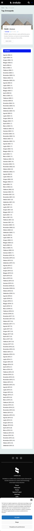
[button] (31, 500)
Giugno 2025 (6, 88)
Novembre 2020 (7, 227)
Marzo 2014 (6, 430)
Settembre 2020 (7, 232)
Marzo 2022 (6, 187)
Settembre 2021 (7, 202)
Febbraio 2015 (7, 402)
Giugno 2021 (6, 209)
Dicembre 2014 (7, 407)
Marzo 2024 (6, 126)
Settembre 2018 (7, 293)
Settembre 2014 (7, 415)
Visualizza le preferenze (17, 527)
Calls (17, 496)
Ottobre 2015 (6, 382)
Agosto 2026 (6, 55)
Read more (8, 41)
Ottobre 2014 (6, 412)
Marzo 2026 (6, 67)
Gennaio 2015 (7, 405)
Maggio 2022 (7, 182)
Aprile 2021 (6, 215)
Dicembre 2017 (7, 316)
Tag (6, 7)
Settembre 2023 (7, 141)
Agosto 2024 (6, 113)
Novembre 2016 (7, 349)
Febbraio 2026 (7, 70)
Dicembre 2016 (7, 346)
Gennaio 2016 (7, 374)
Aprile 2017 (6, 336)
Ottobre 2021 (6, 199)
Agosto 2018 (6, 296)
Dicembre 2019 (7, 255)
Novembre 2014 (7, 410)
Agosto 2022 (6, 174)
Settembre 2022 (7, 171)
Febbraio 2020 (7, 250)
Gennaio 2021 (7, 222)
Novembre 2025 (7, 75)
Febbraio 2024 (7, 128)
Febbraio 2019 (7, 280)
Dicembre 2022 (7, 164)
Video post (17, 487)
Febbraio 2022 (7, 189)
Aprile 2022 (6, 184)
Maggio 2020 (7, 242)
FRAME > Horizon (9, 29)
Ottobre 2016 (6, 351)
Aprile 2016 (6, 367)
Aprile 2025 (6, 93)
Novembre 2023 (7, 136)
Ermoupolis (11, 7)
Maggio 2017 (7, 334)
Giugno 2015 (6, 392)
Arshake (7, 31)
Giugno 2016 (6, 362)
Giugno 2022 (6, 179)
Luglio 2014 (6, 420)
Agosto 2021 (6, 204)
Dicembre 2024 (7, 103)
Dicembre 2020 (7, 225)
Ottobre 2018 (6, 291)
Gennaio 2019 (7, 283)
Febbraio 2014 (7, 433)
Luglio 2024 (6, 116)
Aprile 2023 (6, 154)
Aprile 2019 (6, 275)
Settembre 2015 (7, 384)
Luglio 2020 (6, 237)
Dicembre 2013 (7, 438)
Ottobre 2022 (6, 169)
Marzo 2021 (6, 217)
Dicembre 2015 (7, 377)
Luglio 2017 (6, 329)
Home (2, 7)
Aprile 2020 (6, 245)
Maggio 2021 (7, 212)
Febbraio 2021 (7, 220)
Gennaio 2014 (7, 435)
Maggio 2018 (7, 303)
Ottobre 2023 (6, 138)
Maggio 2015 (7, 394)
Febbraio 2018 (7, 311)
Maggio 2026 (7, 62)
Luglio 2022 (6, 176)
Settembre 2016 (7, 354)
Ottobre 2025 (6, 78)
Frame (5, 26)
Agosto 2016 (6, 356)
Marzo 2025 (6, 95)
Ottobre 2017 (6, 321)
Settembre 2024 (7, 111)
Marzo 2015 (6, 400)
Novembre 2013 (7, 440)
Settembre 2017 (7, 324)
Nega (17, 522)
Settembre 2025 (7, 80)
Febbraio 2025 (7, 98)
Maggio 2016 (7, 364)
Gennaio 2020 (7, 253)
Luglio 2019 (6, 268)
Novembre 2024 (7, 105)
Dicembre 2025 (7, 73)
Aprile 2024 (6, 123)
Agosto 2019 (6, 265)
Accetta (17, 517)
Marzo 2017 (6, 339)
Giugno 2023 (6, 149)
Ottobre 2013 (6, 443)
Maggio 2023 (7, 151)
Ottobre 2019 (6, 260)
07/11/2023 (13, 31)
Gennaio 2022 (7, 192)
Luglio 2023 (6, 146)
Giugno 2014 (6, 422)
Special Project (17, 492)
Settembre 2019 (7, 263)
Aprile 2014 (6, 427)
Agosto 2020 (6, 235)
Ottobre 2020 (6, 230)
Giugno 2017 (6, 331)
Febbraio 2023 (7, 159)
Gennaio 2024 (7, 131)
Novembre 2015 (7, 379)
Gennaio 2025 (7, 100)
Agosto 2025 (6, 83)
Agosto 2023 (6, 143)
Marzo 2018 (6, 308)
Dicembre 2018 (7, 285)
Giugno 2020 (6, 240)
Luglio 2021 (6, 207)
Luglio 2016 (6, 359)
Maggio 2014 (7, 425)
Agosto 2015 (6, 387)
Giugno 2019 (6, 270)
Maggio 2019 (7, 273)
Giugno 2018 (6, 301)
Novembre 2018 (7, 288)
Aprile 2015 (6, 397)
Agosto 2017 (6, 326)
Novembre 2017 (7, 318)
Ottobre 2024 (6, 108)
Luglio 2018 (6, 298)
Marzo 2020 (6, 247)
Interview (17, 494)
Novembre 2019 (7, 258)
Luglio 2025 (6, 85)
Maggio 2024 (7, 121)
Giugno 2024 (6, 118)
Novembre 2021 (7, 197)
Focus (17, 485)
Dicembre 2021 (7, 194)
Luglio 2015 (6, 389)
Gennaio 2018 (7, 313)
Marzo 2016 (6, 369)
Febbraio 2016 (7, 372)
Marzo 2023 (6, 156)
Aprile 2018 (6, 306)
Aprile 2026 (6, 65)
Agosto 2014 (6, 417)
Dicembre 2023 (7, 133)
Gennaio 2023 (7, 161)
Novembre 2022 (7, 166)
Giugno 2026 (6, 60)
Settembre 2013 (7, 445)
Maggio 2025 (7, 90)
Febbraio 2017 (7, 341)
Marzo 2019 (6, 278)
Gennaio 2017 (7, 344)
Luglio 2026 (6, 57)
